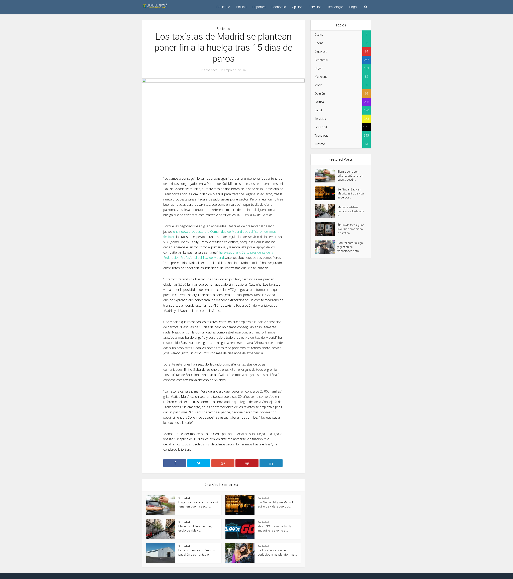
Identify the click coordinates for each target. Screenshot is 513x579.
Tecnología (335, 7)
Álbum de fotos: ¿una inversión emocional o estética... (350, 229)
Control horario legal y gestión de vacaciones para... (350, 247)
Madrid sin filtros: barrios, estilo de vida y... (350, 211)
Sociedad (223, 7)
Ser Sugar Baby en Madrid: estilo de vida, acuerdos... (350, 193)
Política (241, 7)
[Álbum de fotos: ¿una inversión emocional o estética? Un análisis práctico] (326, 229)
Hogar (353, 7)
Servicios (314, 7)
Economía (279, 7)
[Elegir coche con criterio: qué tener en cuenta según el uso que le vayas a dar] (326, 175)
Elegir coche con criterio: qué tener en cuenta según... (350, 175)
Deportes (259, 7)
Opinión (297, 7)
